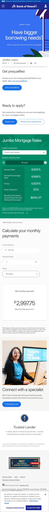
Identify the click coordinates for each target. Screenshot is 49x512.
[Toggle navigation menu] (3, 6)
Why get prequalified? (17, 81)
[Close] (45, 494)
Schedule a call (11, 404)
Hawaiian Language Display (11, 480)
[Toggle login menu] (45, 6)
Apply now (9, 122)
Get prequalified (12, 87)
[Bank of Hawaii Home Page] (24, 5)
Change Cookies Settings (15, 508)
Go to (4, 63)
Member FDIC (24, 485)
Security (22, 477)
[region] (24, 501)
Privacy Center (7, 477)
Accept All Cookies (33, 508)
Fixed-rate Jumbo (11, 152)
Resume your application (31, 122)
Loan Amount (8, 245)
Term (4, 269)
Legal (16, 477)
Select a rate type (9, 148)
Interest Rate (7, 257)
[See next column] (45, 162)
